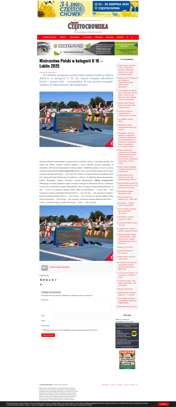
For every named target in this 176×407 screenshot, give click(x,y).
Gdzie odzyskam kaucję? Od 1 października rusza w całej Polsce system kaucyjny (127, 185)
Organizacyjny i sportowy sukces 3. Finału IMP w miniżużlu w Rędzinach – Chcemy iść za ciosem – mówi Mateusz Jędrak (126, 70)
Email (43, 321)
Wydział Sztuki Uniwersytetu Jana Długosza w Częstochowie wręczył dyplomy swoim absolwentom (128, 82)
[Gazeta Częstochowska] (88, 26)
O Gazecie (87, 37)
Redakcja (99, 37)
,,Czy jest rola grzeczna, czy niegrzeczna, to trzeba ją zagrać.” (128, 275)
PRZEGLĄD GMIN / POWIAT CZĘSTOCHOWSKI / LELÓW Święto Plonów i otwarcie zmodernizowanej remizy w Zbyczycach (127, 239)
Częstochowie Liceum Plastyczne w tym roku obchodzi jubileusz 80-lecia (127, 177)
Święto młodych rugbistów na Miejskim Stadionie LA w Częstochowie (127, 169)
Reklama (109, 37)
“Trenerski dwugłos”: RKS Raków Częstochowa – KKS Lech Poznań (127, 283)
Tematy (63, 37)
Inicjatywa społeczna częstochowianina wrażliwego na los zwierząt (127, 113)
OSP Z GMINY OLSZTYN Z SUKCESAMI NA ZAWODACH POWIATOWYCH (127, 301)
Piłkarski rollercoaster (125, 289)
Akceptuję (163, 404)
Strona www (45, 326)
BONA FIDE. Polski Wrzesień (127, 307)
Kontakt (120, 37)
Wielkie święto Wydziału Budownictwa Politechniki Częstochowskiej (126, 105)
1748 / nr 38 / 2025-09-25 (47, 72)
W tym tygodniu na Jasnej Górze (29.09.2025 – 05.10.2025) (127, 211)
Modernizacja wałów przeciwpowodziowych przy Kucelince (127, 127)
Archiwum (74, 37)
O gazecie (113, 384)
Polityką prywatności (91, 403)
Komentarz (44, 300)
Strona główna (49, 37)
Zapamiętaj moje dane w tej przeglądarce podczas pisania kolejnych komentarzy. (70, 330)
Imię (43, 316)
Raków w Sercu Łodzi (125, 247)
